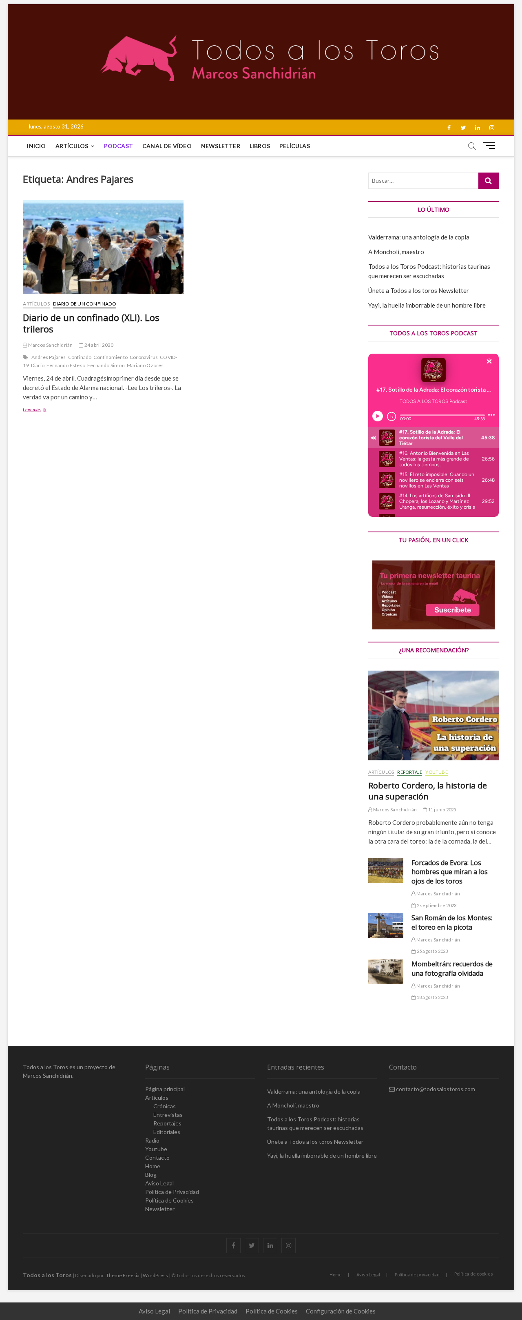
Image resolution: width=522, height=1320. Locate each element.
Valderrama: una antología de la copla (418, 237)
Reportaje (409, 772)
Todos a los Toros (47, 1274)
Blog (151, 1174)
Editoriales (166, 1131)
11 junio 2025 (441, 809)
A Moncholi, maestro (396, 251)
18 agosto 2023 (432, 997)
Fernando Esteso (65, 365)
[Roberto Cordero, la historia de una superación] (433, 715)
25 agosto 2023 (432, 951)
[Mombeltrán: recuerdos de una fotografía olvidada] (385, 971)
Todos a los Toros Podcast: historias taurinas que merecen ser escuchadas (315, 1123)
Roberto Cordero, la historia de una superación (427, 791)
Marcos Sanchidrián (50, 345)
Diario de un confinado (84, 304)
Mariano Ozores (145, 365)
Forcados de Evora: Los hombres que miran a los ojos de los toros (449, 872)
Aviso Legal (159, 1183)
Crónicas (164, 1106)
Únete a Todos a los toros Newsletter (418, 290)
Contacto (157, 1157)
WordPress (155, 1275)
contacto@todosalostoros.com (435, 1088)
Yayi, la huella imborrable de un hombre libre (427, 305)
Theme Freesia (122, 1275)
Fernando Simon (106, 365)
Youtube (436, 772)
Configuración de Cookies (341, 1311)
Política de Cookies (169, 1200)
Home (152, 1166)
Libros (260, 145)
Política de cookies (473, 1273)
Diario (37, 365)
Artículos (71, 145)
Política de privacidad (417, 1274)
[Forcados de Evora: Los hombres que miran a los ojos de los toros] (385, 870)
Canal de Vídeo (167, 145)
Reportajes (167, 1123)
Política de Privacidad (172, 1191)
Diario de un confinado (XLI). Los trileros (91, 323)
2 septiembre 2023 (436, 905)
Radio (152, 1140)
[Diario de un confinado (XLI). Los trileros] (103, 247)
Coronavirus (144, 357)
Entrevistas (168, 1114)
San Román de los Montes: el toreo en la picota (451, 922)
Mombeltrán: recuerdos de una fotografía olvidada (452, 968)
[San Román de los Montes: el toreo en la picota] (385, 925)
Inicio (36, 145)
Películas (294, 145)
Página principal (165, 1088)
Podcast (118, 145)
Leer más (41, 410)
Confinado (80, 357)
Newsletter (220, 145)
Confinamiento (110, 357)
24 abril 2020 (98, 345)
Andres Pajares (48, 357)
